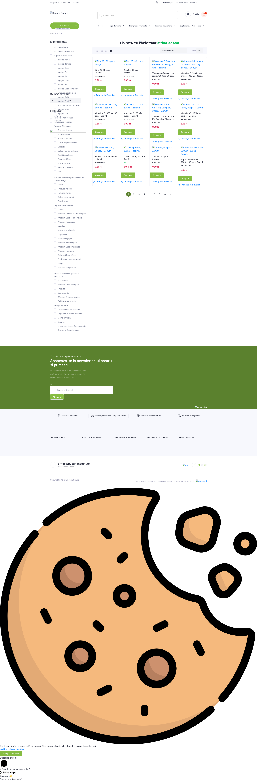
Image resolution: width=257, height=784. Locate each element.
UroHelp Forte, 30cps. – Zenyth (134, 157)
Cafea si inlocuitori (66, 197)
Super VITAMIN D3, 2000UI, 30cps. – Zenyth (192, 160)
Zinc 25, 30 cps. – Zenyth (132, 71)
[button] (117, 67)
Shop (100, 25)
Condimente (63, 201)
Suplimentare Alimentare (190, 25)
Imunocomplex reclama (64, 51)
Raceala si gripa (65, 238)
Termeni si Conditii (165, 481)
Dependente (63, 293)
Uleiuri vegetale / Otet (67, 142)
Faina (60, 171)
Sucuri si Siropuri (65, 138)
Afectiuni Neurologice (67, 242)
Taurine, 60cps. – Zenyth (160, 157)
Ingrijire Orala (63, 80)
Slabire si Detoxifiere (67, 255)
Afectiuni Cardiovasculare (69, 247)
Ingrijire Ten (63, 72)
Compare (99, 89)
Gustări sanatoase (65, 155)
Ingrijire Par (63, 76)
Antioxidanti (63, 280)
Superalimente (64, 134)
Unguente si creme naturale (70, 314)
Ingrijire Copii (63, 101)
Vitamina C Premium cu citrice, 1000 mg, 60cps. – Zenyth (192, 74)
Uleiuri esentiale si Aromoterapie (72, 326)
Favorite (76, 3)
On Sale (57, 120)
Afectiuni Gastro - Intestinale (70, 218)
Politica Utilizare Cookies (184, 481)
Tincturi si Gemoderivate (68, 330)
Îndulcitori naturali (65, 167)
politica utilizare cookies (12, 749)
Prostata (61, 289)
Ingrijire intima (63, 60)
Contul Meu (65, 3)
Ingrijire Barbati (64, 64)
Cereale (61, 147)
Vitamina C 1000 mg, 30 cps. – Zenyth (106, 114)
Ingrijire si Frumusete (138, 25)
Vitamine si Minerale (66, 230)
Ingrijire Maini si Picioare (68, 89)
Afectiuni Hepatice (66, 251)
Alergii (60, 263)
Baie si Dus (62, 84)
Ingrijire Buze (63, 109)
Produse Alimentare (163, 25)
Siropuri (61, 322)
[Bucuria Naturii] (68, 14)
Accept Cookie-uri (11, 753)
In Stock (57, 116)
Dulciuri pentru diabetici (68, 151)
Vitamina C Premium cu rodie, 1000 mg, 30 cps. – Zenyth (163, 74)
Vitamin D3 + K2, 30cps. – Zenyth (106, 157)
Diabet (60, 209)
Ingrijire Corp (63, 68)
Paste (60, 184)
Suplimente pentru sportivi (69, 259)
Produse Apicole (65, 189)
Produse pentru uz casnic (69, 105)
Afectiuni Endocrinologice (69, 297)
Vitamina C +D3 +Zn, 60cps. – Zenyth (133, 114)
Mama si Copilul (64, 318)
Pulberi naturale (64, 193)
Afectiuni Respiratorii (67, 267)
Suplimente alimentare (63, 205)
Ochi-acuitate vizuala (67, 301)
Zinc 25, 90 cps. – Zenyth (103, 71)
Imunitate (61, 226)
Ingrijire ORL (63, 113)
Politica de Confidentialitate (145, 481)
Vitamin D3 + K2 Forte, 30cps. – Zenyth (191, 114)
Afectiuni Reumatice (66, 222)
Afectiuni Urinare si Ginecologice (72, 213)
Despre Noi (54, 3)
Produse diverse (65, 130)
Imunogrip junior (61, 47)
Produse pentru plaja (67, 93)
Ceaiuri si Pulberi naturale (69, 309)
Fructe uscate (64, 163)
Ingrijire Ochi (63, 97)
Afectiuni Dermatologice (68, 284)
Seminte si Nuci (64, 159)
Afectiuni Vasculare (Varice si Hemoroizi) (66, 274)
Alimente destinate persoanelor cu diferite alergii (69, 179)
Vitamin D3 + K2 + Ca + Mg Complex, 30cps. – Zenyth (163, 117)
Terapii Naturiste (114, 25)
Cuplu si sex (63, 234)
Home (52, 34)
